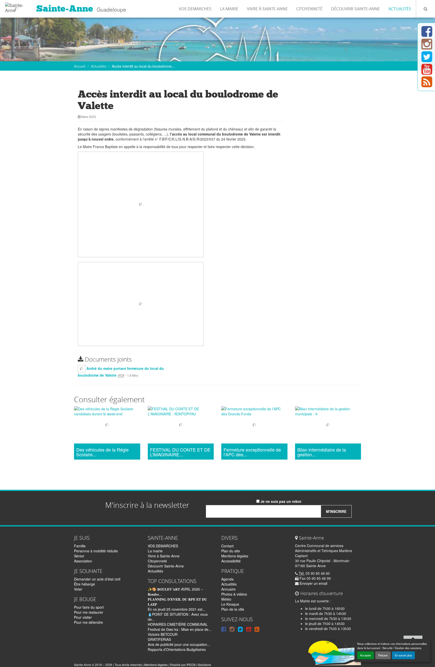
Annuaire (228, 589)
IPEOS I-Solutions (199, 664)
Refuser (383, 655)
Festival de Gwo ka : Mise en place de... (179, 629)
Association (83, 560)
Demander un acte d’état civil (97, 579)
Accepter (365, 655)
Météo (226, 599)
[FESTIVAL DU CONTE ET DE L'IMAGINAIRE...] (181, 425)
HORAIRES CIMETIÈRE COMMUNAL (178, 624)
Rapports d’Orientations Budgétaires (177, 649)
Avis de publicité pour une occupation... (179, 644)
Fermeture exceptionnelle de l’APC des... (252, 452)
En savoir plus (403, 655)
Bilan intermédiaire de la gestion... (321, 452)
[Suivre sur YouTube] (426, 72)
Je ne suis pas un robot (280, 501)
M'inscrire (336, 511)
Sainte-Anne (64, 8)
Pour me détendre (88, 622)
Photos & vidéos (234, 594)
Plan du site (230, 550)
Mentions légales (234, 555)
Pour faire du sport (89, 607)
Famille (80, 545)
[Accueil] (16, 6)
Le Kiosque (230, 604)
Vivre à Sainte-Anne (267, 9)
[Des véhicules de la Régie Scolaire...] (107, 425)
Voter (78, 589)
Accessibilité (231, 560)
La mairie (229, 9)
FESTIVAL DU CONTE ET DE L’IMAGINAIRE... (180, 452)
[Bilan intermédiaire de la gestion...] (328, 425)
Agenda (227, 579)
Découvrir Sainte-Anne (355, 9)
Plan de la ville (232, 609)
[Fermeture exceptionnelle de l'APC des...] (254, 425)
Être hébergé (84, 584)
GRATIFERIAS (159, 639)
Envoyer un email (313, 583)
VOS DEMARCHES (195, 9)
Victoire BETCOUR (162, 634)
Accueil (79, 66)
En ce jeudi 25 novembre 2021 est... (176, 609)
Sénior (79, 555)
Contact (227, 545)
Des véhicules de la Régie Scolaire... (102, 452)
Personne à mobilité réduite (96, 550)
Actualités (399, 9)
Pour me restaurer (88, 612)
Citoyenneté (309, 9)
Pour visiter (83, 617)
